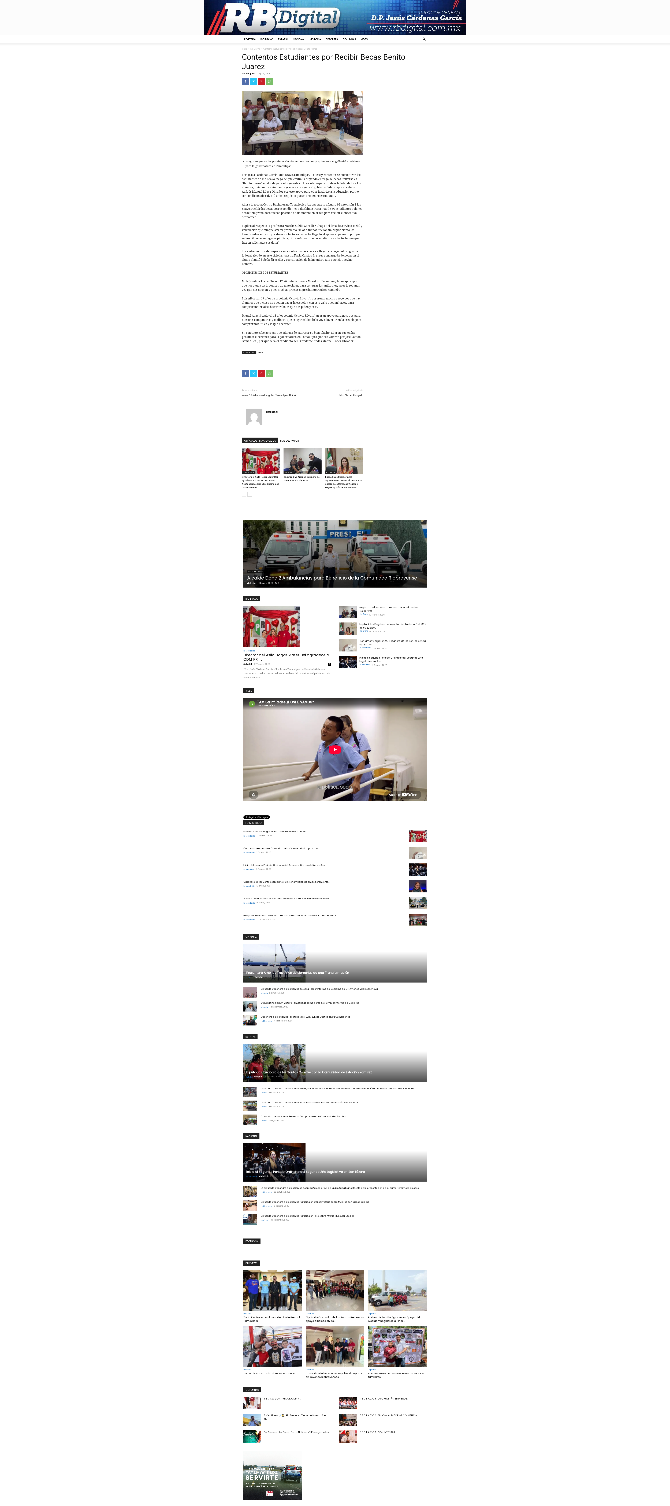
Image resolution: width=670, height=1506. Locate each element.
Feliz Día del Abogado (351, 395)
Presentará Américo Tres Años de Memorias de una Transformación (297, 973)
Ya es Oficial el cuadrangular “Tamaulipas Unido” (269, 395)
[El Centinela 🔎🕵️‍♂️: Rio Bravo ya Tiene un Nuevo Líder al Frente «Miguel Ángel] (252, 1420)
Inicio (244, 48)
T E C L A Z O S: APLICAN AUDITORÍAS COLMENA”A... (388, 1415)
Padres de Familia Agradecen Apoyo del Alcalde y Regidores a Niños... (394, 1319)
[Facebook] (245, 81)
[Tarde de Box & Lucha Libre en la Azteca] (272, 1346)
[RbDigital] (335, 17)
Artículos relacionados (260, 440)
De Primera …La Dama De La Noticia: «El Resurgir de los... (297, 1432)
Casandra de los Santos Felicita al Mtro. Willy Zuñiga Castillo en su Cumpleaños (305, 1016)
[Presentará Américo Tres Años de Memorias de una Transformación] (335, 963)
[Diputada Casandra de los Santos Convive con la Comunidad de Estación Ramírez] (335, 1063)
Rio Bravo (266, 39)
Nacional (299, 39)
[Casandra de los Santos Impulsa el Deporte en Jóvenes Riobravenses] (335, 1346)
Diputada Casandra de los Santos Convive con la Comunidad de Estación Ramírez (309, 1072)
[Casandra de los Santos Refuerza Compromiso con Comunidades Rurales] (250, 1120)
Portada (250, 39)
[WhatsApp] (269, 81)
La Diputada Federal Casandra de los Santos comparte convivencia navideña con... (290, 915)
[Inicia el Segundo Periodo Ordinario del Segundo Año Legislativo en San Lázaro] (348, 662)
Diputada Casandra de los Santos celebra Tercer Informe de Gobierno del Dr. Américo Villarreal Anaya (319, 989)
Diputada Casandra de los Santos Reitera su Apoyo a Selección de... (335, 1319)
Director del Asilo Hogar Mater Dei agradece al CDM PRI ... (286, 657)
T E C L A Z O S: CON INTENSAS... (377, 1432)
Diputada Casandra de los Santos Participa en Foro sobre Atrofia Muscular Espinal (307, 1216)
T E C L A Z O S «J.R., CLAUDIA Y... (282, 1398)
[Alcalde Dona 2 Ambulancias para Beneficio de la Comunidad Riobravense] (418, 903)
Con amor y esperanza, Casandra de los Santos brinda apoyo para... (282, 848)
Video (364, 39)
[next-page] (249, 494)
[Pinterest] (261, 81)
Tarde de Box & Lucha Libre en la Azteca (269, 1373)
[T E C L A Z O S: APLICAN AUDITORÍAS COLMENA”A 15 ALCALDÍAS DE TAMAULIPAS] (348, 1420)
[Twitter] (253, 81)
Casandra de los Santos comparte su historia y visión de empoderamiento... (286, 882)
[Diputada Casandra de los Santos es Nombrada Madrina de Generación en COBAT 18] (250, 1106)
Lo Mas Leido (248, 472)
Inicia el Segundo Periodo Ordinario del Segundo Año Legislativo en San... (284, 865)
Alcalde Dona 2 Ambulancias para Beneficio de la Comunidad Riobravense (286, 898)
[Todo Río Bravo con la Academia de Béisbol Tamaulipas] (272, 1290)
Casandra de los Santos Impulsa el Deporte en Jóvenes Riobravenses (334, 1375)
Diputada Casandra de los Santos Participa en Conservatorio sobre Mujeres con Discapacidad (315, 1202)
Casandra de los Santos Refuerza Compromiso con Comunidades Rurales (303, 1116)
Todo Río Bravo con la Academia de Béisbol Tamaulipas (271, 1319)
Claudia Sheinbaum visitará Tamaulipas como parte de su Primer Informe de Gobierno (310, 1003)
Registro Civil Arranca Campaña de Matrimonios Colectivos (315, 578)
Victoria (315, 39)
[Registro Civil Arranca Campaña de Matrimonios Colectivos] (303, 461)
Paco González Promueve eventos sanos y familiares (396, 1375)
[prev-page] (244, 494)
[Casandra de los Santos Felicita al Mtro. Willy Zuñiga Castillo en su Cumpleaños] (250, 1020)
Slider (261, 352)
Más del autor (289, 440)
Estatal (283, 39)
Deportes (332, 39)
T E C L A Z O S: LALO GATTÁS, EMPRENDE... (383, 1398)
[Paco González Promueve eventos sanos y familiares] (397, 1346)
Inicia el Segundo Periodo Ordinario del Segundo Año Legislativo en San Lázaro (305, 1172)
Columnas (349, 39)
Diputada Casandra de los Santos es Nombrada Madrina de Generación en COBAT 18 (309, 1102)
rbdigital (250, 73)
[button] (424, 39)
